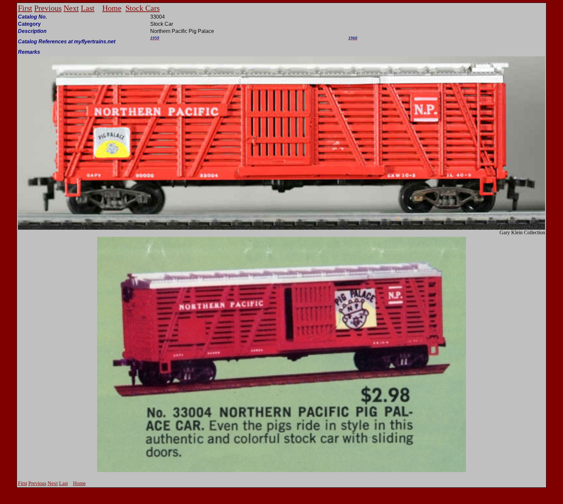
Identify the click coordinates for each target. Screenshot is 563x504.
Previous (48, 8)
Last (87, 8)
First (25, 8)
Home (112, 8)
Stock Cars (142, 8)
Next (71, 8)
